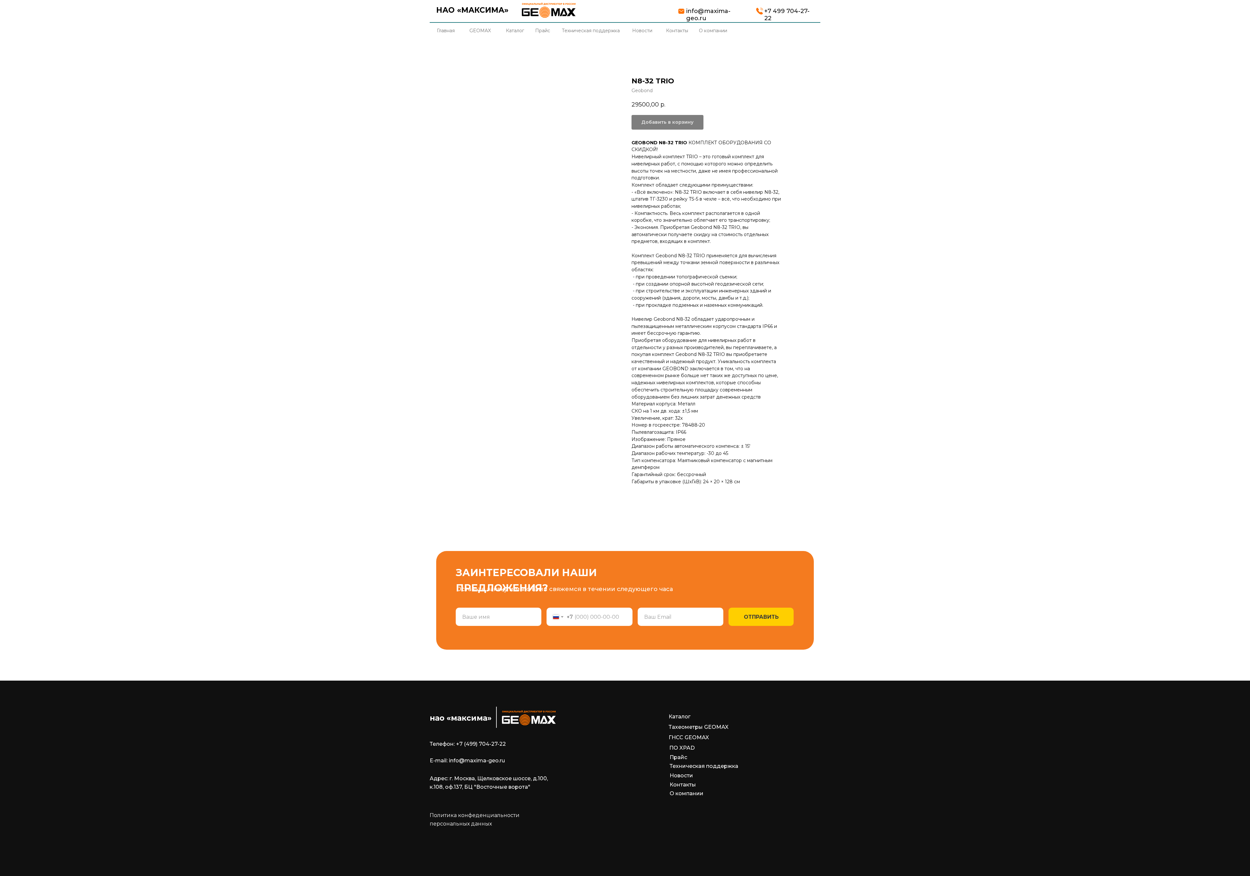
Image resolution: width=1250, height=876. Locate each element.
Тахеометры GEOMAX (699, 727)
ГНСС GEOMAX (689, 737)
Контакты (683, 785)
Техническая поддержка (704, 766)
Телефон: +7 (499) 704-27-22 (468, 744)
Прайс (678, 757)
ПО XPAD (682, 748)
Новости (681, 775)
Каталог (679, 717)
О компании (686, 793)
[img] (549, 10)
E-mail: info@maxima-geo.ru (467, 760)
